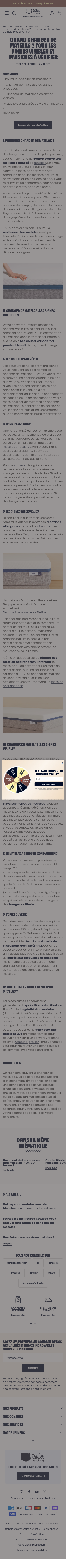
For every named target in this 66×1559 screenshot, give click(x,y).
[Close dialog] (62, 762)
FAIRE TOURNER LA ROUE (48, 784)
